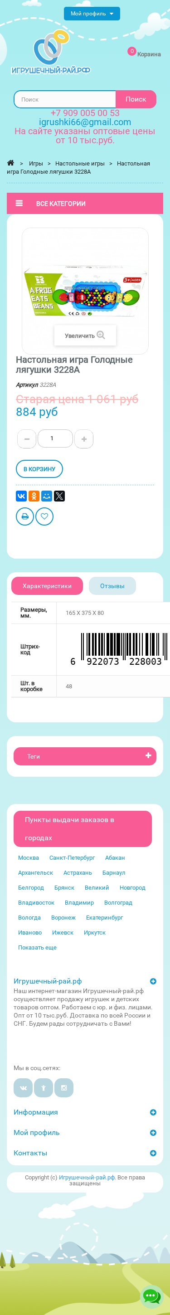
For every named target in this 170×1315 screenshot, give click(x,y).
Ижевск (62, 932)
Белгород (31, 888)
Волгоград (118, 903)
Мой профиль (37, 1132)
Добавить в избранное (44, 517)
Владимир (79, 903)
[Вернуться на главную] (10, 163)
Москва (28, 858)
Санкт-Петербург (72, 858)
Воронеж (63, 917)
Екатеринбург (104, 917)
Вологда (29, 917)
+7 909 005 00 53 (85, 112)
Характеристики (47, 585)
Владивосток (36, 903)
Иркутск (95, 932)
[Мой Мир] (46, 496)
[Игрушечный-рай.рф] (51, 52)
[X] (59, 496)
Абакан (115, 858)
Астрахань (77, 873)
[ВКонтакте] (21, 496)
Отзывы (112, 585)
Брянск (64, 888)
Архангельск (35, 873)
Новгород (133, 888)
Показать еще (37, 947)
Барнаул (114, 873)
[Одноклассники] (34, 496)
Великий (97, 888)
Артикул (27, 385)
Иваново (30, 932)
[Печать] (25, 517)
